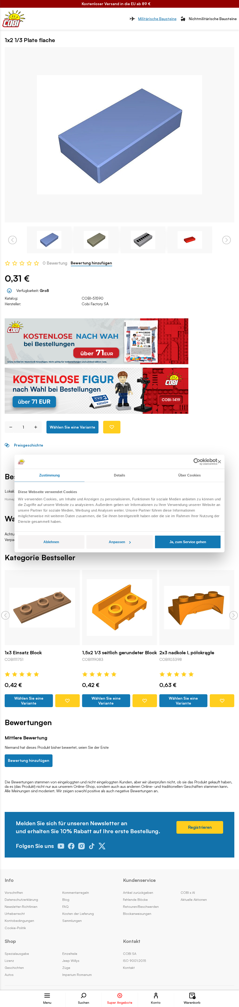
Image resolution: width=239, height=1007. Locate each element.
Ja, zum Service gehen (187, 542)
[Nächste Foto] (226, 240)
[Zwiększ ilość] (37, 427)
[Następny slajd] (233, 615)
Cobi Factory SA (95, 304)
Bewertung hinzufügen (91, 263)
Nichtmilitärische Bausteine (213, 18)
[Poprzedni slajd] (5, 615)
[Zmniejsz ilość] (9, 427)
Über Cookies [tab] (189, 475)
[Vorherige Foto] (12, 240)
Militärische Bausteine (157, 18)
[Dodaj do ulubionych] (111, 427)
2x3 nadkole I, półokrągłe (186, 653)
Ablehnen (51, 542)
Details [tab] (119, 475)
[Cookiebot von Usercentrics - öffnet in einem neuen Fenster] (196, 461)
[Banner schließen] (219, 461)
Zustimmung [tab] (49, 475)
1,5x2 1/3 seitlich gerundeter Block (119, 653)
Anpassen (117, 542)
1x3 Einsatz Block (23, 653)
